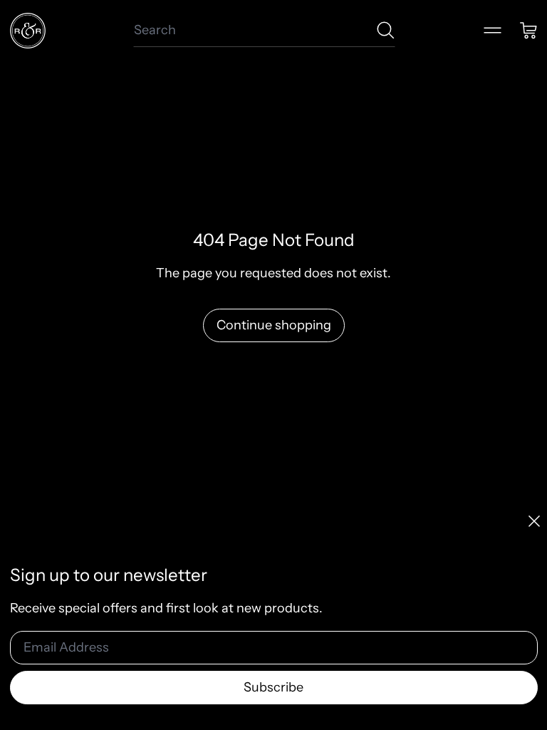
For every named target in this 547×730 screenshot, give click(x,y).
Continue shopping (274, 325)
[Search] (385, 30)
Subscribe (273, 687)
